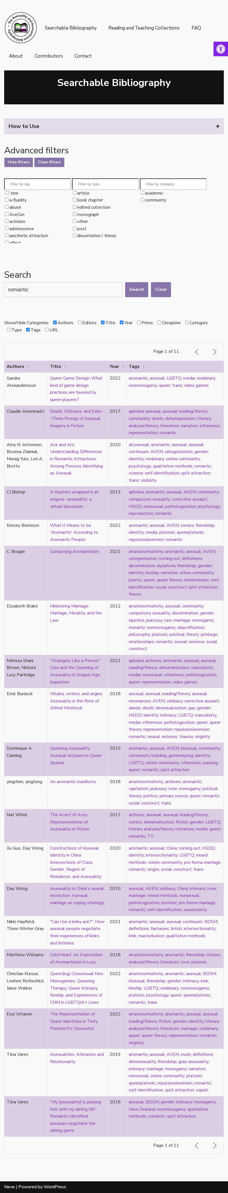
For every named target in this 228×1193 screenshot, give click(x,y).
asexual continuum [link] (184, 922)
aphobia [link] (136, 411)
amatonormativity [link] (146, 551)
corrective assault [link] (189, 499)
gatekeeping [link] (180, 755)
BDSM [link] (210, 922)
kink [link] (132, 936)
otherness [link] (209, 426)
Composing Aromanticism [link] (74, 551)
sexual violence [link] (189, 642)
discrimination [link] (142, 566)
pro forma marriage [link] (202, 862)
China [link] (172, 848)
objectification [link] (190, 627)
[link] (221, 49)
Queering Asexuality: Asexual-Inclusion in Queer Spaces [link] (76, 755)
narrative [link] (189, 426)
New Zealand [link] (142, 1109)
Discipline (171, 323)
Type (16, 330)
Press (147, 323)
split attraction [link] (195, 473)
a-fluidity (18, 200)
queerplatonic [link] (190, 532)
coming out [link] (169, 558)
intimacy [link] (168, 715)
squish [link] (202, 1090)
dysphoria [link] (166, 566)
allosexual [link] (139, 445)
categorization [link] (178, 452)
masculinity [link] (202, 668)
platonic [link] (167, 532)
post (81, 229)
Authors (65, 323)
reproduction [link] (141, 513)
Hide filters (18, 162)
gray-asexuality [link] (194, 1062)
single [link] (153, 869)
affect (15, 243)
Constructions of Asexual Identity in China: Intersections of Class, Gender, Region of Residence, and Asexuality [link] (75, 862)
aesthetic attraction (28, 236)
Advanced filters (36, 150)
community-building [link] (148, 755)
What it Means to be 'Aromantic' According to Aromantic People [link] (74, 532)
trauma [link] (186, 737)
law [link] (168, 620)
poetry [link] (135, 580)
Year (128, 323)
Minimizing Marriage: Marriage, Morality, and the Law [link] (76, 613)
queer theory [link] (169, 580)
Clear (161, 289)
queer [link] (164, 385)
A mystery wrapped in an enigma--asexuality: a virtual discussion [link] (74, 499)
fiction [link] (182, 822)
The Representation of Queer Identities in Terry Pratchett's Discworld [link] (74, 1021)
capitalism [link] (138, 789)
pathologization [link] (180, 506)
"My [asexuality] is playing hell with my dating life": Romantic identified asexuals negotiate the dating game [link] (75, 1116)
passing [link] (210, 763)
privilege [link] (209, 634)
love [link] (172, 789)
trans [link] (177, 385)
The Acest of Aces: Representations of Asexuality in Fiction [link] (69, 822)
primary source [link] (174, 796)
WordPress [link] (55, 1187)
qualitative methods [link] (172, 466)
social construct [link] (171, 587)
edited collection (93, 207)
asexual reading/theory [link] (185, 411)
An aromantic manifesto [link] (73, 782)
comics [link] (187, 525)
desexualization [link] (171, 708)
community (155, 200)
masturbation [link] (151, 936)
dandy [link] (134, 708)
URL (53, 330)
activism (17, 221)
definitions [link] (192, 558)
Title (110, 323)
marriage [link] (182, 620)
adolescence (21, 229)
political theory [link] (184, 634)
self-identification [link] (162, 473)
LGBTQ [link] (174, 378)
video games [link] (196, 385)
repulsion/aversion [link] (146, 540)
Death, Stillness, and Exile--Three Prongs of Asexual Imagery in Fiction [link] (76, 418)
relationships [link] (196, 580)
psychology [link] (140, 466)
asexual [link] (157, 378)
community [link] (139, 418)
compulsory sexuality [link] (149, 499)
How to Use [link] (23, 126)
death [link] (157, 418)
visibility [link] (149, 480)
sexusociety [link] (195, 910)
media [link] (189, 378)
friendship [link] (205, 525)
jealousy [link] (154, 620)
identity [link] (136, 459)
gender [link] (201, 452)
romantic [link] (168, 433)
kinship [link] (152, 573)
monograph (88, 214)
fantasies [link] (160, 929)
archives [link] (153, 661)
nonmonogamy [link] (143, 385)
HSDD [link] (135, 506)
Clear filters (49, 162)
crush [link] (186, 1054)
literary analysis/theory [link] (151, 829)
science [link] (136, 473)
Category (198, 323)
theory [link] (135, 594)
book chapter (90, 200)
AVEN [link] (156, 452)
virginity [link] (202, 737)
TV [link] (150, 836)
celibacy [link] (174, 701)
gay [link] (191, 708)
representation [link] (143, 433)
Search (17, 275)
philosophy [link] (139, 634)
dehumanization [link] (180, 418)
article (83, 193)
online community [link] (183, 459)
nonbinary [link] (206, 378)
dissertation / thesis (96, 236)
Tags (36, 330)
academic (154, 193)
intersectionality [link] (161, 855)
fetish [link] (176, 929)
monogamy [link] (203, 620)
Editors (89, 323)
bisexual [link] (189, 748)
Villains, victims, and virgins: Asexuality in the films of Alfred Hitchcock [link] (76, 701)
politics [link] (150, 796)
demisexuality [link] (142, 1062)
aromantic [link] (138, 378)
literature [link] (169, 426)
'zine (13, 193)
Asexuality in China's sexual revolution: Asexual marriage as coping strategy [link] (77, 895)
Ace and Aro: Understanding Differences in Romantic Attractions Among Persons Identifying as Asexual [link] (76, 459)
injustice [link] (136, 620)
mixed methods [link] (162, 895)
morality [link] (137, 627)
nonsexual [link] (153, 506)
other (82, 221)
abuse (15, 207)
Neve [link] (9, 1187)
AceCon (16, 214)
